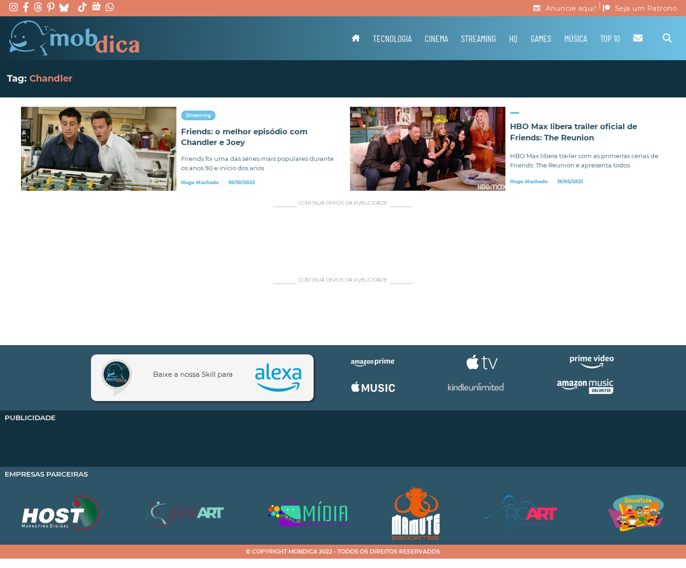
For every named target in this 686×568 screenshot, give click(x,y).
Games (541, 38)
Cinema (436, 38)
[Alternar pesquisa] (667, 38)
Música (575, 38)
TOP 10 (610, 38)
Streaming (478, 38)
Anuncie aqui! (571, 8)
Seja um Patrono (646, 8)
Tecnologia (392, 38)
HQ (513, 38)
